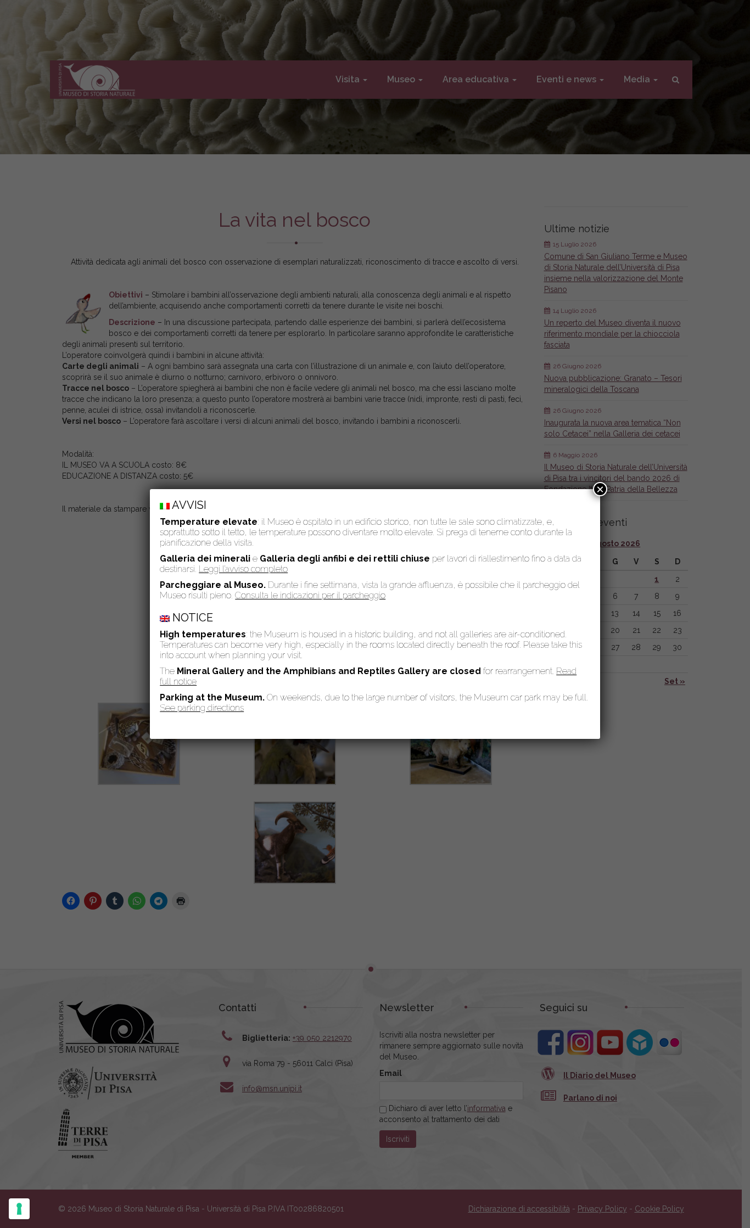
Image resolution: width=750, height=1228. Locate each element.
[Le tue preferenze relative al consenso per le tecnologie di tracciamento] (19, 1208)
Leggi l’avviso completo (243, 569)
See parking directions (202, 708)
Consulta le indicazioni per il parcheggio (310, 595)
